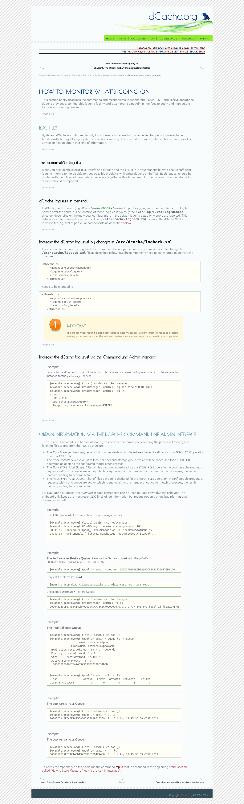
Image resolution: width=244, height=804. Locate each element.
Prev (42, 68)
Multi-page (134, 51)
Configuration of (69, 75)
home (110, 38)
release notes (146, 47)
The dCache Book (47, 75)
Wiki (195, 47)
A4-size (168, 51)
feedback (188, 38)
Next (202, 68)
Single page (149, 51)
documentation (143, 38)
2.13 (184, 47)
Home (122, 782)
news (123, 38)
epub (202, 51)
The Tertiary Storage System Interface (104, 75)
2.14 (189, 47)
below (127, 223)
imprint (206, 38)
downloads (168, 38)
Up (122, 779)
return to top (48, 114)
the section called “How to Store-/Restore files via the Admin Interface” (114, 768)
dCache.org (186, 795)
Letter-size (181, 51)
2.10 (167, 47)
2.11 (173, 47)
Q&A (202, 47)
